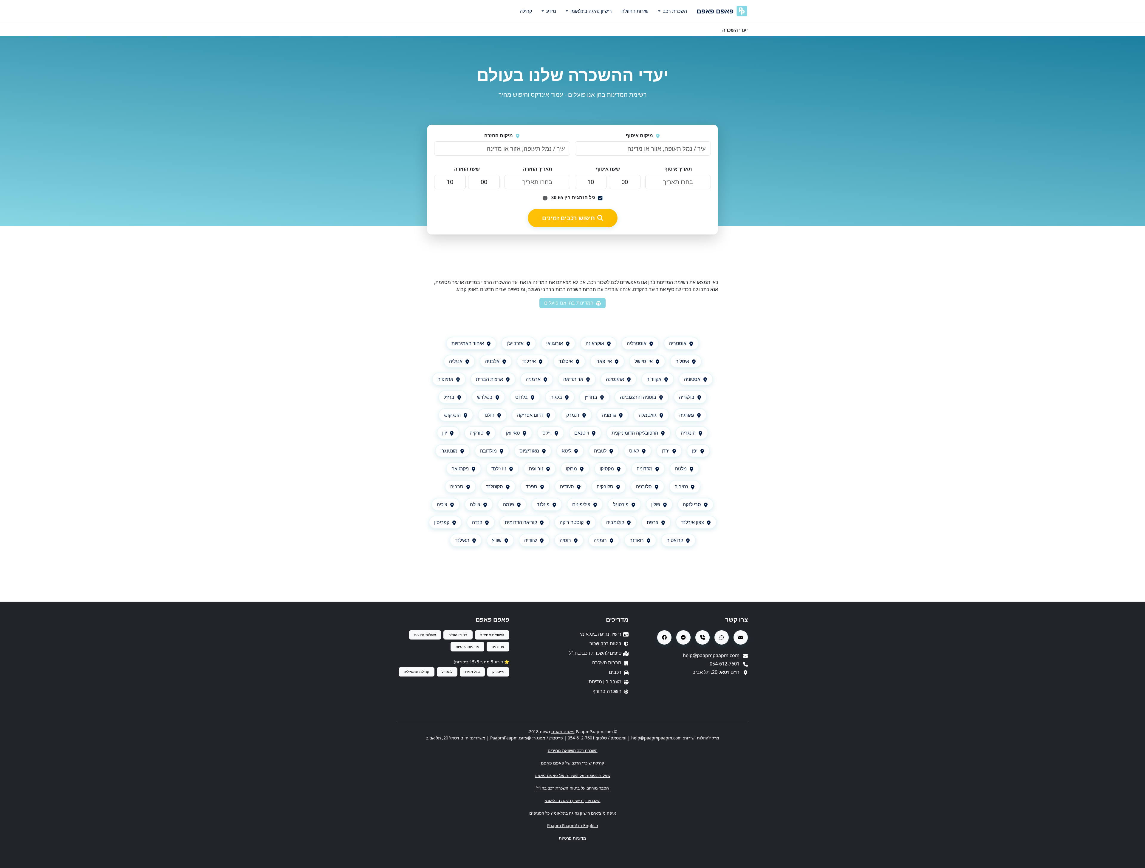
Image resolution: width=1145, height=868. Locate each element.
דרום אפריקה (530, 415)
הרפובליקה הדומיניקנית (635, 433)
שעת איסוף (608, 169)
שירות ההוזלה (635, 11)
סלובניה (644, 486)
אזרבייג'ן (515, 343)
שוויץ (497, 540)
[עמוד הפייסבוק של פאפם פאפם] (664, 637)
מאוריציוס (529, 450)
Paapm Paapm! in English (572, 825)
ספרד (531, 486)
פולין (655, 504)
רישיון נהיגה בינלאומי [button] (590, 11)
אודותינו (498, 646)
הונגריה (688, 433)
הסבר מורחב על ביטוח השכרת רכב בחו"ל (572, 788)
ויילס (547, 433)
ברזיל (449, 397)
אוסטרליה (636, 343)
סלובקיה (605, 486)
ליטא (566, 450)
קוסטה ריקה (572, 522)
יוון (444, 433)
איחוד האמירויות (467, 343)
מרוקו (571, 468)
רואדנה (636, 540)
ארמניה (533, 379)
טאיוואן (513, 433)
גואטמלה (648, 415)
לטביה (600, 450)
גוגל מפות (472, 671)
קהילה (526, 11)
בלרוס (521, 397)
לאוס (634, 450)
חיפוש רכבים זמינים (568, 218)
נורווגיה (536, 468)
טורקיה (476, 433)
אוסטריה (677, 343)
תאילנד (462, 540)
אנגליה (455, 361)
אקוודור (654, 379)
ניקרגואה (460, 468)
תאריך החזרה (537, 169)
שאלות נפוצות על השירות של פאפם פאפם (572, 775)
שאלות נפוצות (425, 634)
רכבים (615, 672)
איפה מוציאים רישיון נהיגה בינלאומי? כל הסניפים (572, 813)
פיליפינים (581, 504)
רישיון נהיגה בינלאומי (600, 634)
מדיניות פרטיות (467, 646)
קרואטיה (674, 540)
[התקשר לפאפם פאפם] (702, 637)
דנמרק (572, 415)
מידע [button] (550, 11)
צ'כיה (442, 504)
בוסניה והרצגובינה (638, 397)
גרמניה (609, 415)
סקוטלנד (494, 486)
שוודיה (530, 540)
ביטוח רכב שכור (605, 643)
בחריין (591, 397)
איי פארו (603, 361)
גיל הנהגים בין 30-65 (572, 197)
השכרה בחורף (606, 691)
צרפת (652, 522)
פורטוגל (621, 504)
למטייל (447, 671)
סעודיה (567, 486)
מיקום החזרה (498, 135)
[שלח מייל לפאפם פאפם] (741, 637)
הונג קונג (452, 415)
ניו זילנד (498, 468)
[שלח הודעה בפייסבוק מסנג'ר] (683, 637)
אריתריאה (573, 379)
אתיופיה (445, 379)
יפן (694, 450)
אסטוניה (692, 379)
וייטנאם (581, 433)
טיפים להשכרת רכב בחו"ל (595, 653)
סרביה (456, 486)
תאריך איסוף (678, 169)
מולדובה (488, 450)
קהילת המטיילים (416, 671)
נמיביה (681, 486)
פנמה (508, 504)
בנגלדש (485, 397)
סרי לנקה (692, 504)
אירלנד (529, 361)
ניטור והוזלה (458, 634)
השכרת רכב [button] (674, 11)
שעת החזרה (467, 169)
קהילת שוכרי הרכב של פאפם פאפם (572, 763)
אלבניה (492, 361)
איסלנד (565, 361)
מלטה (681, 468)
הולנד (488, 415)
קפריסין (441, 522)
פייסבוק (498, 671)
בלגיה (556, 397)
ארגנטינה (615, 379)
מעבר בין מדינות (605, 681)
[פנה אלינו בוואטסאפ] (721, 637)
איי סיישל (644, 361)
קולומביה (615, 522)
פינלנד (543, 504)
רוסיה (565, 540)
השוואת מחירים (492, 634)
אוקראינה (595, 343)
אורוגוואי (554, 343)
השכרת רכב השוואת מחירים (573, 750)
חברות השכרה (606, 662)
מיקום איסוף (639, 135)
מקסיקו (607, 468)
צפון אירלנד (692, 522)
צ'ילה (475, 504)
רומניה (600, 540)
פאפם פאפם (715, 11)
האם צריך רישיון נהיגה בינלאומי (573, 800)
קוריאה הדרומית (521, 522)
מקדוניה (644, 468)
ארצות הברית (489, 379)
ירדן (665, 450)
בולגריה (686, 397)
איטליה (682, 361)
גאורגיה (686, 415)
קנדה (477, 522)
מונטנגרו (448, 450)
